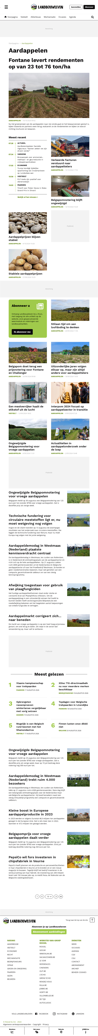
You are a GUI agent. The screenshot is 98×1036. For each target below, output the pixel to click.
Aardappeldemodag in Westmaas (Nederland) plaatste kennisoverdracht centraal (35, 549)
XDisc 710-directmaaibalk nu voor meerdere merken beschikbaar (74, 686)
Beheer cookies (79, 972)
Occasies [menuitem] (62, 17)
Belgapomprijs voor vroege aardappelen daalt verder (30, 835)
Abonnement (78, 965)
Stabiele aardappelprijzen (25, 273)
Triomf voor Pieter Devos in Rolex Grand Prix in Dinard (31, 189)
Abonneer (89, 7)
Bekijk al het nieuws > (28, 197)
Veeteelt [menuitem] (24, 17)
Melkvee (62, 730)
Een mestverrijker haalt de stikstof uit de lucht (26, 408)
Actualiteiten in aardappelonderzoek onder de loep (69, 446)
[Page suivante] (56, 897)
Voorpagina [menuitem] (13, 17)
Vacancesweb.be (47, 957)
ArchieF (75, 968)
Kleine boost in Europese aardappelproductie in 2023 (31, 812)
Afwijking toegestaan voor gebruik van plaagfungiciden (36, 587)
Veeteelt (12, 413)
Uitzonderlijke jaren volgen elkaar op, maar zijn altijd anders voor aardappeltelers (69, 369)
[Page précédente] (42, 897)
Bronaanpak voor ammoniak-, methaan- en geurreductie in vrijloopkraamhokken (30, 159)
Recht (10, 954)
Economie (12, 951)
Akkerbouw (12, 944)
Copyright (37, 1024)
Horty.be (44, 992)
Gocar (43, 950)
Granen (20, 715)
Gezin (9, 975)
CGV (73, 954)
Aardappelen (15, 121)
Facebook (43, 1014)
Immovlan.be (46, 953)
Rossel (43, 946)
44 (61, 896)
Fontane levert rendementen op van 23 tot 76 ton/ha (46, 63)
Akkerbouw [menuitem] (36, 17)
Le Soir (43, 960)
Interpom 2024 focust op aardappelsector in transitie (69, 408)
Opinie (10, 965)
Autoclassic (45, 1002)
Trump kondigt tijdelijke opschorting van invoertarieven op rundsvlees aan (31, 170)
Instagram (62, 1014)
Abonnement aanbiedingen (49, 931)
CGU (73, 958)
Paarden (20, 690)
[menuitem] (12, 1031)
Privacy (46, 1024)
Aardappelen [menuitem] (27, 43)
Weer (74, 944)
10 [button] (48, 896)
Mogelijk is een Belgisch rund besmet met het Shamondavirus (30, 726)
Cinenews (44, 967)
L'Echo (43, 974)
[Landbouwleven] (47, 7)
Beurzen (11, 979)
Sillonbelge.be (47, 995)
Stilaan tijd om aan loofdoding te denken (65, 325)
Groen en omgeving (17, 968)
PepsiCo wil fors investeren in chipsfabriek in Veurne (32, 859)
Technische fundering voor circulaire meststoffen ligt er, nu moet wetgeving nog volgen (34, 519)
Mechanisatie (13, 958)
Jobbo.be (44, 988)
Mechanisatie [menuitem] (49, 17)
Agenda (75, 951)
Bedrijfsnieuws (66, 693)
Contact (76, 961)
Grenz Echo (45, 978)
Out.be (43, 971)
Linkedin (80, 1014)
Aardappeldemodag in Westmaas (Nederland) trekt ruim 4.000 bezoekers (35, 779)
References (45, 964)
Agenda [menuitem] (72, 17)
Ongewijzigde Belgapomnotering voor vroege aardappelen (24, 446)
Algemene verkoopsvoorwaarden (17, 1024)
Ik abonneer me (22, 331)
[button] (6, 7)
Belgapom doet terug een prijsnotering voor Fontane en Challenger (26, 369)
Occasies (76, 947)
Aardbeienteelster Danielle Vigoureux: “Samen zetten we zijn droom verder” (32, 148)
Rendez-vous (46, 981)
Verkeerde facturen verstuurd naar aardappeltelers (63, 163)
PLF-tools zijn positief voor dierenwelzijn (29, 180)
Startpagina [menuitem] (14, 43)
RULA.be (43, 985)
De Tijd (43, 999)
